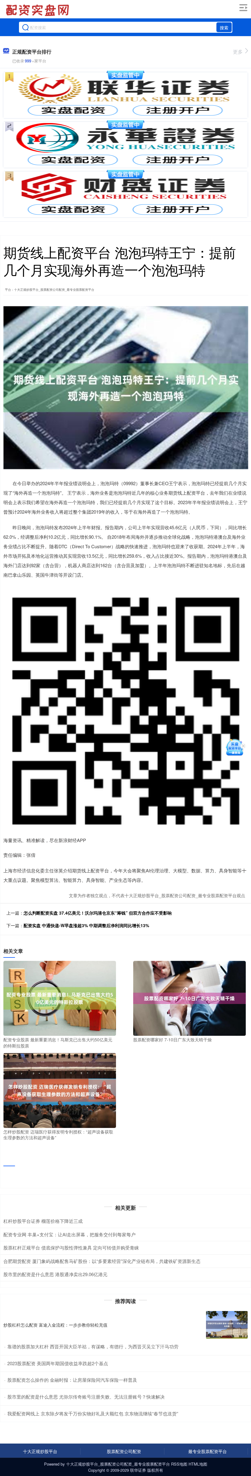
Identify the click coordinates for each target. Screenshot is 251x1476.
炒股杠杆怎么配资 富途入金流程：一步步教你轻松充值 (55, 1325)
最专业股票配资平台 (207, 1451)
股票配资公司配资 (124, 1451)
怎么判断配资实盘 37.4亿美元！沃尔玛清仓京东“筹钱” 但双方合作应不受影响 (98, 913)
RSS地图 (179, 1464)
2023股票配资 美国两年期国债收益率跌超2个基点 (57, 1363)
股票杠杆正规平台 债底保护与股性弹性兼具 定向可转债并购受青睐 (71, 1247)
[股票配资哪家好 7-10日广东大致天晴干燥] (189, 998)
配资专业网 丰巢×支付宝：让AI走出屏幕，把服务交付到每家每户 (69, 1234)
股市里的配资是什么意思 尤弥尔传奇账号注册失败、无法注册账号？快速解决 (86, 1396)
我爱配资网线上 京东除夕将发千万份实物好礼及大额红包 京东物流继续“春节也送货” (92, 1413)
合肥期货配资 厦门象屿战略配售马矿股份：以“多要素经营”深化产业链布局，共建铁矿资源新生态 (101, 1261)
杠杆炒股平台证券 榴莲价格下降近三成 (43, 1221)
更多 (238, 51)
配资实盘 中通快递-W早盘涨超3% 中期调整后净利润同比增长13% (86, 925)
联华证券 (138, 1470)
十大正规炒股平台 (40, 1451)
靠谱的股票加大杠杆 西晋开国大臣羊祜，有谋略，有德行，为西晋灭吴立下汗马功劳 (92, 1346)
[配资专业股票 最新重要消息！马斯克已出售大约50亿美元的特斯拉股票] (59, 998)
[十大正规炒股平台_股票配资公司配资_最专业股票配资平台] (38, 10)
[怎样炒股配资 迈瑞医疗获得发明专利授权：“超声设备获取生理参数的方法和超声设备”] (59, 1090)
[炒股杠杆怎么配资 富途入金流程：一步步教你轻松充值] (227, 1325)
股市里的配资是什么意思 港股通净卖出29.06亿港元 (55, 1274)
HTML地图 (198, 1464)
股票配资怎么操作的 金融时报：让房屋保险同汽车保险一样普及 (72, 1380)
